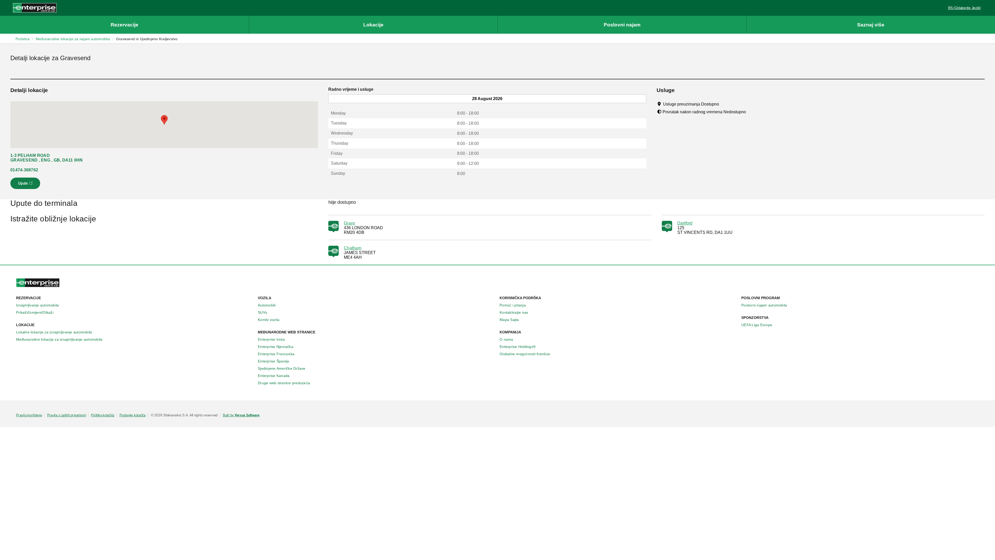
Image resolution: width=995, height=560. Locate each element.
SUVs (262, 312)
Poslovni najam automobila (764, 305)
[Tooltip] (723, 104)
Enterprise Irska (271, 339)
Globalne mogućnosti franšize (525, 354)
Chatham (352, 248)
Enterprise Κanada (273, 376)
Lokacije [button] (373, 24)
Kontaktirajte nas (514, 312)
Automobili (267, 305)
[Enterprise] (34, 7)
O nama (506, 339)
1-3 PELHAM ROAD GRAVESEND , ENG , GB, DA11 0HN (46, 157)
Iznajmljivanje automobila (37, 305)
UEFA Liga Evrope (756, 325)
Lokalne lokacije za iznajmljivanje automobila (54, 332)
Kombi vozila (268, 320)
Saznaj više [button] (870, 24)
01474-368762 (24, 170)
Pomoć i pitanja (513, 305)
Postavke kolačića (132, 415)
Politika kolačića (102, 415)
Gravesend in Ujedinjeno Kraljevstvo (147, 39)
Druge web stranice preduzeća (284, 383)
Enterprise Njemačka (275, 347)
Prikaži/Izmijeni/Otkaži (34, 312)
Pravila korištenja (29, 415)
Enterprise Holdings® (518, 347)
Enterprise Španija (273, 361)
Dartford (685, 223)
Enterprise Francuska (276, 354)
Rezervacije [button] (124, 24)
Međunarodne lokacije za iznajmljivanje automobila (59, 339)
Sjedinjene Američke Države (281, 368)
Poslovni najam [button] (622, 24)
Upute (26, 185)
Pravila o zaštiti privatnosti (66, 415)
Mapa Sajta (509, 320)
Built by (241, 415)
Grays (349, 223)
